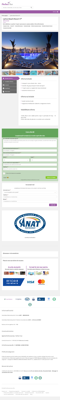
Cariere (47, 392)
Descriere (7, 91)
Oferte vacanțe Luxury (36, 26)
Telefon (5, 166)
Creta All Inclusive (19, 26)
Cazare (7, 85)
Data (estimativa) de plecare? (11, 148)
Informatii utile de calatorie (22, 394)
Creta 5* (12, 26)
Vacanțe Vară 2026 (7, 28)
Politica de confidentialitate (38, 391)
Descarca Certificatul (29, 371)
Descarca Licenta (24, 340)
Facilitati (7, 88)
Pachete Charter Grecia (47, 26)
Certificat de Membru (30, 237)
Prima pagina (5, 15)
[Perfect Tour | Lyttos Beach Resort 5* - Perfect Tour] (30, 3)
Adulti (5, 157)
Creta (4, 22)
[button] (54, 11)
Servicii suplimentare (9, 394)
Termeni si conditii (25, 391)
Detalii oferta (8, 78)
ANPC (29, 320)
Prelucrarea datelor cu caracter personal (13, 392)
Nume (5, 199)
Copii (32, 157)
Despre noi (4, 391)
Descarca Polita (41, 358)
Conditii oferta (9, 81)
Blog (31, 394)
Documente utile (40, 392)
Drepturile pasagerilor (14, 391)
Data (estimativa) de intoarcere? (12, 152)
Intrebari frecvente (29, 392)
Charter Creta (6, 26)
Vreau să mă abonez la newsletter (13, 173)
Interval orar (7, 190)
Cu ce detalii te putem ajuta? (10, 138)
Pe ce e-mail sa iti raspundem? (11, 162)
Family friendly (27, 26)
